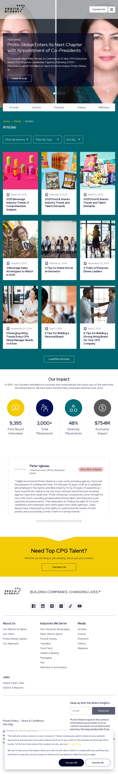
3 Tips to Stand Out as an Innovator (59, 250)
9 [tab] (60, 500)
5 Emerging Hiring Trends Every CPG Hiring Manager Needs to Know (20, 317)
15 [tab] (78, 500)
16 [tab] (81, 500)
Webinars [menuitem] (104, 107)
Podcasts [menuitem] (83, 618)
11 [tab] (66, 500)
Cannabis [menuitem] (45, 623)
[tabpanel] (59, 53)
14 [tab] (75, 500)
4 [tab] (64, 93)
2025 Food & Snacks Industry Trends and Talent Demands (59, 183)
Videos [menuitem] (81, 107)
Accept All (71, 762)
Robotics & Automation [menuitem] (53, 646)
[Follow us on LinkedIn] (42, 585)
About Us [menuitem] (9, 603)
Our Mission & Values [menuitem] (15, 608)
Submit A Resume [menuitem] (13, 667)
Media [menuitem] (82, 603)
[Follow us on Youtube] (79, 585)
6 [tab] (52, 500)
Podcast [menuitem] (59, 107)
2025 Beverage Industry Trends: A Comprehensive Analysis (20, 183)
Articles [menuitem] (14, 107)
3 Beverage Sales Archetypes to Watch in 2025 (20, 250)
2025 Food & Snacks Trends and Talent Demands (97, 183)
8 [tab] (58, 500)
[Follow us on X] (51, 585)
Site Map (8, 703)
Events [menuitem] (36, 107)
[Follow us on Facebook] (33, 585)
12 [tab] (69, 500)
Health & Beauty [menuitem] (49, 632)
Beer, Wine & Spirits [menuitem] (51, 613)
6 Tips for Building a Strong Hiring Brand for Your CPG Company (97, 317)
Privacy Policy (74, 744)
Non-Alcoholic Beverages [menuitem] (55, 608)
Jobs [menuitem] (6, 656)
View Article (19, 78)
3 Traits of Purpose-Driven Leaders (97, 250)
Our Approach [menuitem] (11, 623)
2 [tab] (57, 93)
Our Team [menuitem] (8, 613)
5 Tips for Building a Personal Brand (59, 317)
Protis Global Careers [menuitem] (15, 618)
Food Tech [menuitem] (46, 627)
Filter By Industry (15, 139)
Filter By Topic (44, 139)
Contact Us (98, 9)
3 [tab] (61, 93)
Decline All (98, 762)
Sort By (70, 139)
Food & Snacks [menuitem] (48, 618)
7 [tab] (55, 500)
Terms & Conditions (32, 700)
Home (6, 121)
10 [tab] (63, 500)
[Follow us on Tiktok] (70, 585)
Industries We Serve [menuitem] (53, 603)
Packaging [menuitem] (46, 637)
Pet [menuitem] (42, 642)
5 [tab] (49, 500)
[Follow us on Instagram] (61, 585)
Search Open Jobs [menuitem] (13, 662)
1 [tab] (54, 93)
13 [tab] (72, 500)
